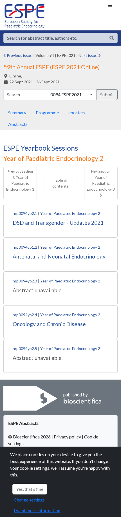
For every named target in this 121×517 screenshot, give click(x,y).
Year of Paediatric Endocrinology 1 (20, 180)
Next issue (88, 55)
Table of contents (60, 183)
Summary (17, 112)
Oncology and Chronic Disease (49, 324)
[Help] (112, 38)
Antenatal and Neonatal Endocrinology (59, 256)
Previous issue (19, 55)
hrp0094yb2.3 (25, 280)
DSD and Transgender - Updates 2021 (58, 222)
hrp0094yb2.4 (25, 314)
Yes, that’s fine (29, 489)
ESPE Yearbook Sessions (40, 148)
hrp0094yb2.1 (25, 213)
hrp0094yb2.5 (25, 348)
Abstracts (18, 124)
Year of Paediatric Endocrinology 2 (70, 213)
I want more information (37, 510)
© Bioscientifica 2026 (29, 436)
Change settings (29, 499)
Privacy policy (67, 436)
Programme (47, 112)
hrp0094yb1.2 (25, 247)
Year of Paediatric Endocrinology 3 (101, 180)
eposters (76, 112)
